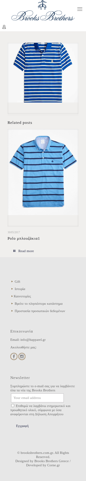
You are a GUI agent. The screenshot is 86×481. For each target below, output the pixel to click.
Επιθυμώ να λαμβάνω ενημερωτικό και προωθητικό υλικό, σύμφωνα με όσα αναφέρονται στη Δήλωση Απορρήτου (40, 410)
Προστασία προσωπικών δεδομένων (40, 311)
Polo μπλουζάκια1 (24, 238)
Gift (17, 281)
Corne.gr (53, 465)
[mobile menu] (80, 9)
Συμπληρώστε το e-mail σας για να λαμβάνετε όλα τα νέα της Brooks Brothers (42, 388)
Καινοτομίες (22, 296)
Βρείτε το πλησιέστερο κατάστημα (39, 303)
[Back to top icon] (76, 471)
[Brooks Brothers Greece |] (43, 10)
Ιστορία (20, 289)
